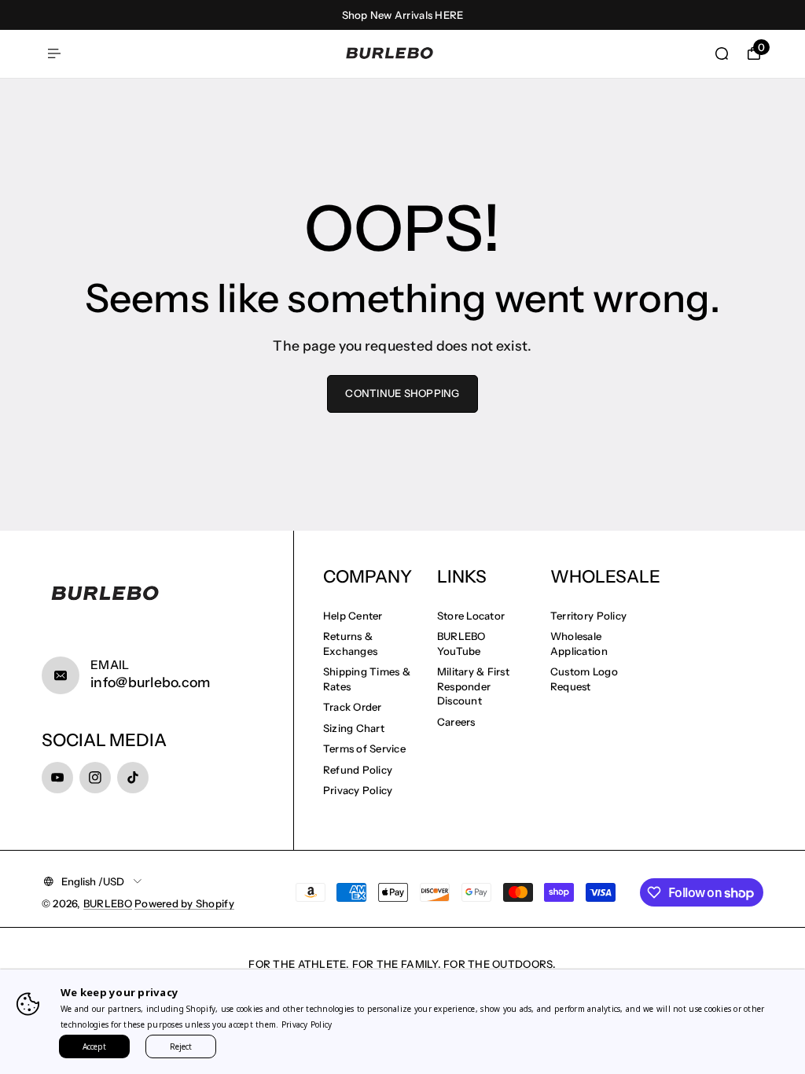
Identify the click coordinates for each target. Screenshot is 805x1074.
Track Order (352, 707)
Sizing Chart (353, 728)
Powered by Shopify (184, 903)
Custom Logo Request (584, 678)
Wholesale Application (579, 643)
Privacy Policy (358, 790)
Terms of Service (364, 748)
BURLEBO (107, 903)
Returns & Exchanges (350, 643)
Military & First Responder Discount (473, 686)
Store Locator (471, 615)
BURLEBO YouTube (461, 643)
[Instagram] (95, 777)
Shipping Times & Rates (366, 678)
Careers (456, 721)
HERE (449, 15)
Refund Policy (357, 769)
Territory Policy (588, 615)
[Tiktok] (133, 777)
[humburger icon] (54, 53)
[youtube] (57, 777)
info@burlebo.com (150, 682)
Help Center (353, 615)
